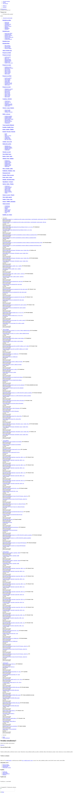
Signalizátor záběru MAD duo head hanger (10, 530)
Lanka (6, 212)
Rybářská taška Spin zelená (7, 522)
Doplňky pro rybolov (7, 214)
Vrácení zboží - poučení (7, 767)
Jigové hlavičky (7, 211)
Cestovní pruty (7, 38)
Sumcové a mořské (8, 26)
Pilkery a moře (7, 210)
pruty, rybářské (24, 760)
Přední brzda (7, 22)
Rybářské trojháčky (8, 118)
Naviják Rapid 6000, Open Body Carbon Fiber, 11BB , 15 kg (13, 625)
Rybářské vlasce (6, 41)
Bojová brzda (7, 25)
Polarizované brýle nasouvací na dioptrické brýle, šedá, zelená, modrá (14, 292)
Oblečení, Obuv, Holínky (8, 158)
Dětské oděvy (7, 166)
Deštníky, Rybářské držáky (9, 179)
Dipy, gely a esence (8, 139)
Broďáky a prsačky (8, 162)
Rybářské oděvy (7, 163)
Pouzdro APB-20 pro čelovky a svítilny (9, 372)
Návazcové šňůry (8, 46)
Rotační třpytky (7, 206)
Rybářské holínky (8, 161)
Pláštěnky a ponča (8, 165)
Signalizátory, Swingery (8, 181)
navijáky (28, 760)
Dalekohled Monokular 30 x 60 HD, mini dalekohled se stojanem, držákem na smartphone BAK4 (19, 237)
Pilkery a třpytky (7, 94)
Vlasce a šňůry (7, 80)
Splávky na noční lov (8, 191)
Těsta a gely (7, 136)
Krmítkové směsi (8, 138)
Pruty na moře (7, 90)
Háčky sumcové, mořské (9, 119)
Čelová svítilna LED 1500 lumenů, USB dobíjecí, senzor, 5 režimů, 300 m (15, 253)
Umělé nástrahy (7, 137)
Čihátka (6, 192)
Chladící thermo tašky (8, 103)
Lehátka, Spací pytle (7, 141)
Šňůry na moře (7, 92)
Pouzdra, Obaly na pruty (8, 175)
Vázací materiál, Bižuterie (8, 125)
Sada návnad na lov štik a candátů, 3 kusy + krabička (12, 268)
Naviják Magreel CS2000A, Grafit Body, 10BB (11, 555)
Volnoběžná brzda (8, 24)
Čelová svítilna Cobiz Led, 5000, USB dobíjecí (11, 411)
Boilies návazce (7, 61)
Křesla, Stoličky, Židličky (8, 129)
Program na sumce (7, 65)
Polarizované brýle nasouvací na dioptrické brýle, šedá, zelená (13, 299)
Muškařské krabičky (8, 146)
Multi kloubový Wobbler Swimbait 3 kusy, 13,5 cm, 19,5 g (13, 315)
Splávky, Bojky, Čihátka (8, 184)
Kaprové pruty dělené (8, 33)
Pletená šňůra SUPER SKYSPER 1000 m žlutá (11, 705)
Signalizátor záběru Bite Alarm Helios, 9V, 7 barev (11, 674)
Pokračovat (2, 745)
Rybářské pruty (6, 31)
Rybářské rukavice (8, 164)
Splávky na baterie (8, 190)
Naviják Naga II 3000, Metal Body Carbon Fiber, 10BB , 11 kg (13, 460)
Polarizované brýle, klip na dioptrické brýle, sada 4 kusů (12, 284)
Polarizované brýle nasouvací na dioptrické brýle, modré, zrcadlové (14, 307)
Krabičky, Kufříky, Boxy (8, 127)
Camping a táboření (7, 98)
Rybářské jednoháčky (8, 116)
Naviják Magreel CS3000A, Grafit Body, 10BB (11, 563)
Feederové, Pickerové (8, 35)
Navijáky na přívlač (8, 78)
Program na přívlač (7, 76)
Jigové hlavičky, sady (8, 82)
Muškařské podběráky (8, 147)
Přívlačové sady (7, 91)
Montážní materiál (8, 59)
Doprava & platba (6, 764)
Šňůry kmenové (7, 45)
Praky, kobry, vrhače (7, 177)
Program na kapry (7, 54)
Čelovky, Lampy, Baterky (8, 107)
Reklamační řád (5, 766)
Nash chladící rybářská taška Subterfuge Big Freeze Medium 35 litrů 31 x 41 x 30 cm (17, 229)
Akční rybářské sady (7, 50)
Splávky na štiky (7, 188)
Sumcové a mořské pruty (9, 37)
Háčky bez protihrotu (8, 121)
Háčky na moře (7, 95)
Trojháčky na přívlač (8, 83)
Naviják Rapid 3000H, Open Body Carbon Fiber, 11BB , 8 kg (13, 602)
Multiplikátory (7, 28)
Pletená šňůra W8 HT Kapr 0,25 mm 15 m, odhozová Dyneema (13, 506)
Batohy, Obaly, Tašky (7, 156)
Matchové (6, 27)
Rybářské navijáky (7, 20)
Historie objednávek (6, 773)
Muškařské (7, 29)
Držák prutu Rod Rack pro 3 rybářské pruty (10, 356)
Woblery (6, 208)
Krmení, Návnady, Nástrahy (9, 131)
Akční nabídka (5, 772)
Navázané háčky (7, 120)
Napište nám (5, 771)
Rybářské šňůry (6, 43)
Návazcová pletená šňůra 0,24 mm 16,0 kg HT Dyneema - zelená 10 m (15, 656)
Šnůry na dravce (7, 47)
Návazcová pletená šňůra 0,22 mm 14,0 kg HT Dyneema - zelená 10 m (15, 649)
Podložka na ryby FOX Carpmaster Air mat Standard (12, 444)
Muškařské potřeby (7, 143)
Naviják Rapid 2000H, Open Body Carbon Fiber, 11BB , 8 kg (13, 483)
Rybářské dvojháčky (8, 117)
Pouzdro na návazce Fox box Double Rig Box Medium (12, 380)
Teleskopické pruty (8, 34)
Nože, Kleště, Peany (7, 154)
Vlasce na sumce (8, 69)
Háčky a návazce (6, 114)
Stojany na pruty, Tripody (8, 195)
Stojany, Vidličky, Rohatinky (9, 201)
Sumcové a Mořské (8, 48)
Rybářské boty (7, 160)
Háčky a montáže (8, 71)
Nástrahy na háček (8, 135)
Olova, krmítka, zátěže (8, 168)
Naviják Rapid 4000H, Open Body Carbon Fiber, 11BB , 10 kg (13, 610)
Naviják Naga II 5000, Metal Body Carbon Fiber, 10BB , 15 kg (13, 475)
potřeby (10, 760)
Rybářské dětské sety (8, 39)
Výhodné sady (7, 205)
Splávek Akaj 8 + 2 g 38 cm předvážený (9, 729)
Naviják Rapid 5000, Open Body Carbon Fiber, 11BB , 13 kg (13, 617)
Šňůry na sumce (7, 70)
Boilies (6, 133)
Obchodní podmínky (6, 765)
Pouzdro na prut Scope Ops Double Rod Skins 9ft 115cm (12, 514)
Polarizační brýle (6, 173)
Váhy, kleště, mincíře (7, 197)
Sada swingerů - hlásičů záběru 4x (8, 713)
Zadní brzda (7, 23)
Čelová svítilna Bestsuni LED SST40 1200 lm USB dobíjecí (13, 403)
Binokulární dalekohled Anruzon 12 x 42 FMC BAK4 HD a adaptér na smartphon (17, 395)
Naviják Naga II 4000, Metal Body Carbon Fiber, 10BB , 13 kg (13, 467)
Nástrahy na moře (7, 152)
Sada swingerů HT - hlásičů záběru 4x (9, 721)
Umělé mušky (7, 149)
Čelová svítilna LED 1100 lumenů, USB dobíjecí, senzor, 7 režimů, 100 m (15, 426)
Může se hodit (7, 73)
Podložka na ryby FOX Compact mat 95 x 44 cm (11, 452)
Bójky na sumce (7, 189)
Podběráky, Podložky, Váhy (9, 170)
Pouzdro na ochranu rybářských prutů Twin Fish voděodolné (13, 387)
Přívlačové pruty (7, 36)
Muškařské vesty (8, 148)
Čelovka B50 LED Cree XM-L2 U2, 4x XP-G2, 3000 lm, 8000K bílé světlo (16, 333)
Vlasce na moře (7, 93)
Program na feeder (7, 52)
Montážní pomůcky (8, 60)
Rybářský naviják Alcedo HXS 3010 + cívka (10, 491)
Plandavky (6, 207)
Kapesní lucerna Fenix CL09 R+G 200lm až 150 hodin (12, 364)
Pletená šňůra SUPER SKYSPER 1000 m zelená (11, 697)
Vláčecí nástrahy (6, 203)
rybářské (7, 760)
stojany (31, 760)
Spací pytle (7, 102)
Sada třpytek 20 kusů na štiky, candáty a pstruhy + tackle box (13, 276)
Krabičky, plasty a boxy (9, 62)
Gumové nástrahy (8, 209)
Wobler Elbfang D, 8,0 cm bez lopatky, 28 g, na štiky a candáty (13, 323)
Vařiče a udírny (7, 105)
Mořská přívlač (7, 81)
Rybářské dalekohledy (8, 104)
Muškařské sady (7, 145)
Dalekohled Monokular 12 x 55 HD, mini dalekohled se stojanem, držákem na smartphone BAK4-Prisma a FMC (22, 245)
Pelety (6, 134)
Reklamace (4, 774)
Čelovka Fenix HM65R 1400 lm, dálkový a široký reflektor (13, 341)
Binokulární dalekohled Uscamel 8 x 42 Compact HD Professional (14, 545)
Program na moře (7, 87)
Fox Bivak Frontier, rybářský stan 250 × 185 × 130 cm (12, 682)
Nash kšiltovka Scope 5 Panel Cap (8, 666)
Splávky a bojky (7, 72)
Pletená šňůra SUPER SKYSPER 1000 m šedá (11, 690)
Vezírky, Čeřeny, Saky (7, 199)
